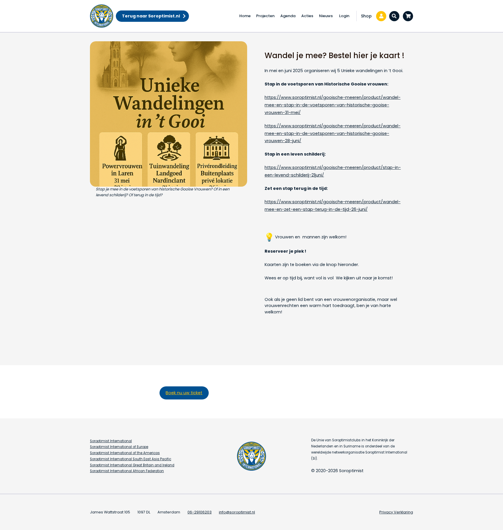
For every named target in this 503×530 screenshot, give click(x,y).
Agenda (287, 16)
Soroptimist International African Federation (127, 471)
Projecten (265, 16)
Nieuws (326, 16)
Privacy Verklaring (396, 512)
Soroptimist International (111, 441)
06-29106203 (199, 512)
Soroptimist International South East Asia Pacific (130, 459)
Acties (307, 16)
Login (344, 16)
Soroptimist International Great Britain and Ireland (132, 465)
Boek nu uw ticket (184, 393)
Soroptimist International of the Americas (125, 453)
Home (245, 16)
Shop (366, 16)
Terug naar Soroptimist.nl (151, 16)
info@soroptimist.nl (237, 512)
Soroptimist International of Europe (119, 447)
